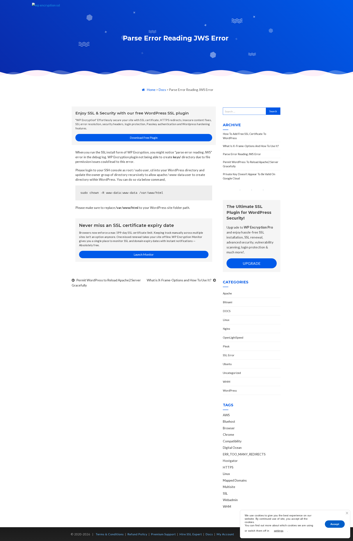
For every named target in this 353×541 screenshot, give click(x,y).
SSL (225, 493)
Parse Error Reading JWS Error (242, 154)
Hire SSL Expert (190, 534)
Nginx (226, 328)
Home (151, 90)
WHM (226, 381)
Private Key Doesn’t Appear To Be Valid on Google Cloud (249, 176)
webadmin (230, 500)
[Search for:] (244, 111)
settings (278, 530)
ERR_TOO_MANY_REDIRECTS (244, 454)
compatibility (232, 441)
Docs (162, 90)
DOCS (227, 311)
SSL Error (228, 355)
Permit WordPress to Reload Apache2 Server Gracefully (250, 164)
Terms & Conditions (110, 534)
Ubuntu (227, 364)
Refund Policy (137, 534)
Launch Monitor (144, 254)
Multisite (229, 487)
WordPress (230, 390)
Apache (227, 293)
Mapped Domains (235, 480)
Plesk (226, 346)
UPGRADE (252, 263)
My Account (225, 534)
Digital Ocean (232, 448)
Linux (226, 319)
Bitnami (227, 302)
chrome (228, 434)
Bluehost (229, 421)
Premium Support (163, 534)
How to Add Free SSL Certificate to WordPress (244, 136)
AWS (226, 415)
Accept (334, 524)
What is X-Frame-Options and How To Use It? (179, 280)
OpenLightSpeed (233, 337)
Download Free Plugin (144, 137)
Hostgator (230, 461)
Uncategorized (232, 372)
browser (229, 428)
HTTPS (228, 467)
